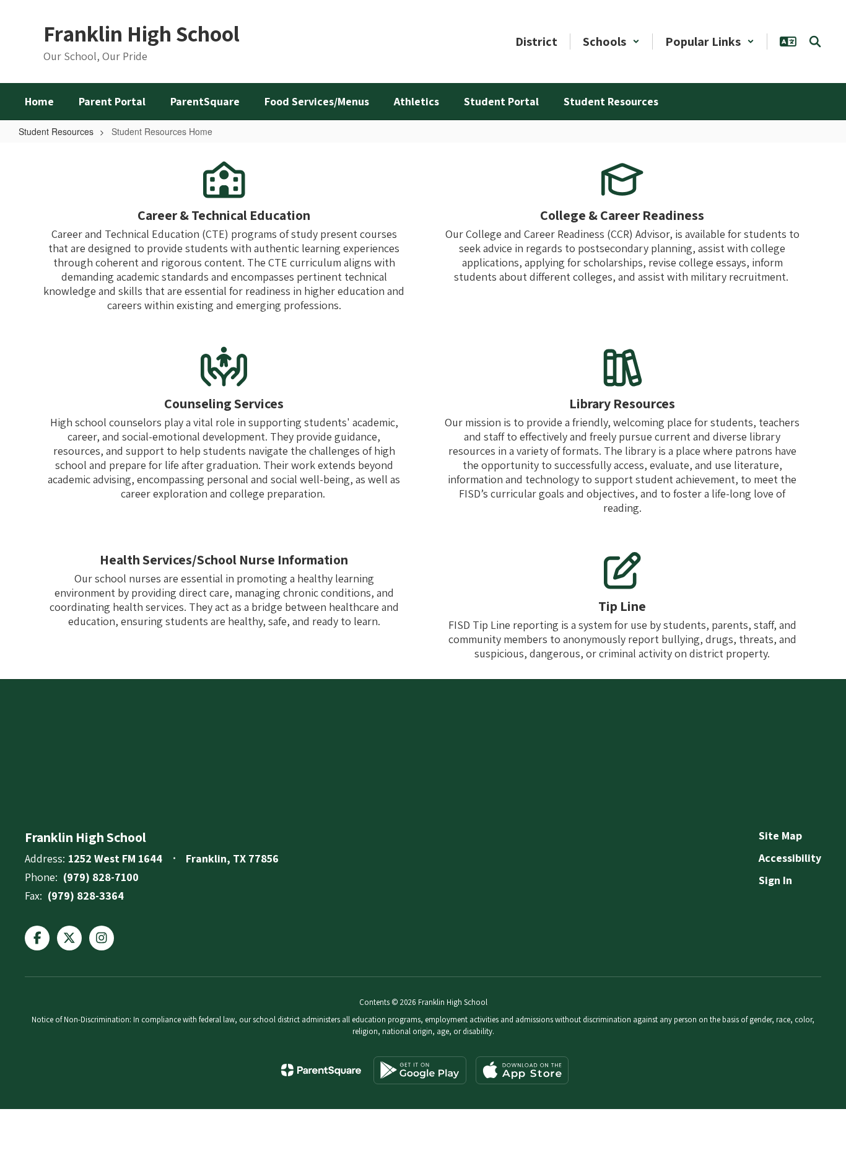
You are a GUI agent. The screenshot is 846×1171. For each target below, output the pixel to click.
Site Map (780, 835)
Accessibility (790, 858)
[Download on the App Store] (522, 1070)
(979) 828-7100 (101, 877)
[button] (611, 41)
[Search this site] (815, 41)
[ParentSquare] (321, 1070)
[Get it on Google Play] (419, 1070)
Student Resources (56, 131)
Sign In (775, 880)
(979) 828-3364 (86, 895)
